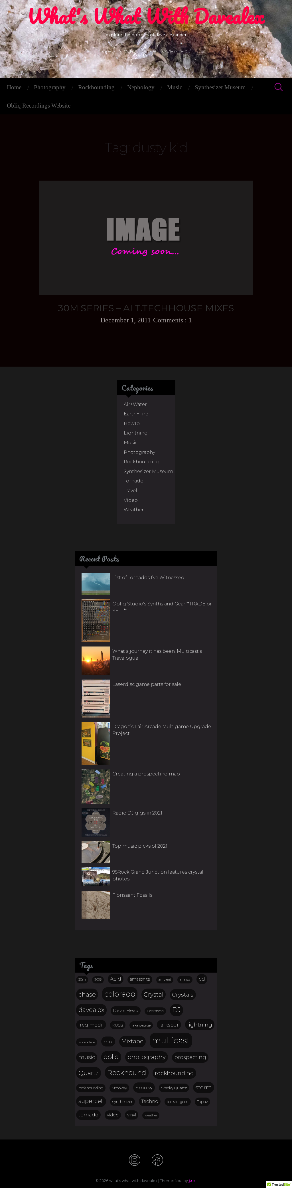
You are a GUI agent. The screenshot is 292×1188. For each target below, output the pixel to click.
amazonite (140, 979)
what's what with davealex (146, 16)
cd (202, 979)
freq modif (91, 1025)
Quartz (88, 1072)
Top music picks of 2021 (139, 846)
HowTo (132, 423)
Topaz (202, 1101)
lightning (199, 1024)
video (113, 1115)
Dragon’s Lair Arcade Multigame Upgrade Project (161, 730)
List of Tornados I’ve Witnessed (148, 577)
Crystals (183, 994)
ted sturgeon (177, 1102)
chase (87, 994)
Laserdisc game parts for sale (146, 684)
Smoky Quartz (174, 1088)
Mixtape (132, 1041)
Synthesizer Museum (220, 87)
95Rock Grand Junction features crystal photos (157, 875)
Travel (130, 490)
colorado (119, 994)
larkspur (169, 1025)
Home (14, 87)
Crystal (153, 994)
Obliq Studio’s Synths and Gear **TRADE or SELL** (162, 607)
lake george (141, 1025)
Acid (115, 979)
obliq (111, 1057)
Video (131, 500)
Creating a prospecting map (146, 774)
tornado (88, 1115)
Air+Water (135, 404)
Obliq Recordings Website (38, 105)
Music (174, 87)
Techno (149, 1101)
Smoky (144, 1087)
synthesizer (122, 1101)
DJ (176, 1010)
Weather (134, 509)
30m (82, 979)
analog (185, 979)
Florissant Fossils (132, 895)
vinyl (131, 1115)
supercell (91, 1101)
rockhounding (174, 1073)
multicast (171, 1040)
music (86, 1057)
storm (203, 1087)
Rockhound (126, 1072)
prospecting (190, 1057)
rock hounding (90, 1088)
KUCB (117, 1025)
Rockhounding (96, 87)
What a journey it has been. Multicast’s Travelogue (157, 654)
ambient (165, 979)
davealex (91, 1010)
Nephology (141, 87)
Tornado (133, 481)
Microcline (86, 1042)
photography (146, 1056)
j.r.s (192, 1181)
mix (108, 1041)
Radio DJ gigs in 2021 (137, 813)
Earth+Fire (136, 414)
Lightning (136, 433)
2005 (98, 979)
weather (151, 1115)
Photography (50, 87)
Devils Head (125, 1010)
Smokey (119, 1088)
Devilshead (155, 1011)
